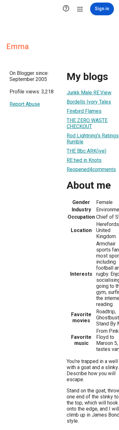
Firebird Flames (84, 111)
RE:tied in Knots (84, 160)
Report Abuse (25, 104)
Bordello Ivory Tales (89, 102)
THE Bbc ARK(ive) (86, 151)
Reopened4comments (91, 169)
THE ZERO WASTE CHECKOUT (87, 123)
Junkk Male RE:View (89, 93)
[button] (66, 9)
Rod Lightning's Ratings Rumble (93, 139)
